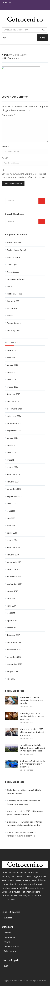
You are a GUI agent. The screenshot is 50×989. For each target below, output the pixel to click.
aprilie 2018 (12, 533)
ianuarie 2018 (13, 555)
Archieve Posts (13, 342)
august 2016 (12, 671)
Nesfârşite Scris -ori (15, 279)
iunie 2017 (11, 606)
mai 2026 (11, 357)
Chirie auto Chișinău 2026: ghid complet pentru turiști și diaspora (32, 732)
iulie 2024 (11, 445)
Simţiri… (10, 315)
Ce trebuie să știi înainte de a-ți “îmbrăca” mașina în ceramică (32, 764)
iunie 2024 (11, 452)
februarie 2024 (13, 474)
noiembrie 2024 (14, 416)
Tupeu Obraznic (14, 323)
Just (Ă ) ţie (12, 264)
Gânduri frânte (13, 257)
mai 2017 (11, 613)
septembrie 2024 (15, 430)
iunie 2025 (11, 379)
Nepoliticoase (13, 272)
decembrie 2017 (14, 562)
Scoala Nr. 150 (13, 301)
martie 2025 (12, 387)
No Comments (11, 58)
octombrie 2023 (14, 489)
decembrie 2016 (14, 642)
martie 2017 (12, 628)
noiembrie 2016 (14, 649)
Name (5, 146)
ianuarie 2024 (13, 482)
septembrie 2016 (14, 664)
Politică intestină (14, 294)
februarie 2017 (13, 635)
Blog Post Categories (16, 234)
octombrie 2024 (14, 423)
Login (4, 37)
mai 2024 (11, 460)
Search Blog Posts (14, 214)
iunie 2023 (11, 503)
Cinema (7, 932)
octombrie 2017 (14, 576)
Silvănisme (12, 308)
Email (5, 158)
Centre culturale (11, 946)
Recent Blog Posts (14, 781)
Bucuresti (8, 918)
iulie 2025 (11, 372)
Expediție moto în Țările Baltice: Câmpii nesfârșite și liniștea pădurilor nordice (32, 748)
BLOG (6, 966)
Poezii (9, 286)
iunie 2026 (11, 350)
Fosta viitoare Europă (16, 250)
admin (5, 54)
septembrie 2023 (14, 496)
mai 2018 (11, 525)
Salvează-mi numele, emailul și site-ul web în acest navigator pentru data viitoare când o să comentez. (24, 175)
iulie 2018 (11, 518)
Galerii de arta (10, 951)
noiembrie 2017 (14, 569)
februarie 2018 (13, 547)
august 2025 (12, 365)
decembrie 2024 (14, 409)
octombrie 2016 (14, 657)
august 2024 (12, 438)
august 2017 (12, 591)
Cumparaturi (9, 937)
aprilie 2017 (12, 620)
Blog (43, 37)
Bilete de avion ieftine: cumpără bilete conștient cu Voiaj (31, 700)
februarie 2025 (13, 394)
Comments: (8, 115)
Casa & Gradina (14, 242)
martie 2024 (12, 467)
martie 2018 (12, 540)
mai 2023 (11, 511)
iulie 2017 (11, 598)
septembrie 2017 (14, 584)
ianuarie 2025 (13, 401)
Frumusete (9, 942)
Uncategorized (13, 330)
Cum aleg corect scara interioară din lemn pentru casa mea (32, 716)
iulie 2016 (11, 679)
